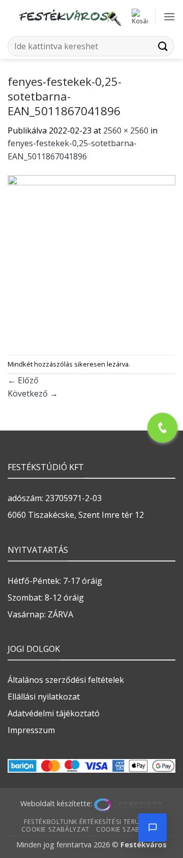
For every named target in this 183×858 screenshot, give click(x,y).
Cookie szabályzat (55, 829)
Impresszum (31, 730)
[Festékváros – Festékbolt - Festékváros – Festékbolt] (69, 16)
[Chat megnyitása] (152, 827)
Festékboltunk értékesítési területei (90, 821)
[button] (140, 17)
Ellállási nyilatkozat (44, 696)
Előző (23, 380)
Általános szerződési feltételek (66, 679)
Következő (33, 393)
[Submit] (163, 46)
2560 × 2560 (125, 130)
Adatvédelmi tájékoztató (54, 713)
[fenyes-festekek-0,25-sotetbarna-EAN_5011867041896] (91, 258)
